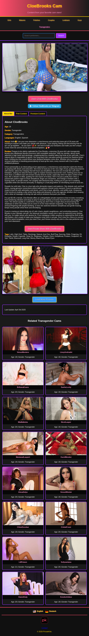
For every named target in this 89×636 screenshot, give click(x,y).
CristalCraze (66, 527)
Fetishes (36, 20)
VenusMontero (23, 352)
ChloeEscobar (23, 527)
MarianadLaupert (23, 457)
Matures (22, 20)
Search (61, 36)
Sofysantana (66, 562)
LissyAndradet (66, 352)
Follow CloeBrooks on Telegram (46, 106)
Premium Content (37, 114)
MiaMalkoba (23, 422)
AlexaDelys (23, 492)
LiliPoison (23, 562)
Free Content (21, 114)
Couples (51, 20)
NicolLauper (66, 422)
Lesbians (66, 20)
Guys (80, 20)
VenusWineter (66, 492)
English (40, 611)
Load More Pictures (44, 299)
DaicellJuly (22, 597)
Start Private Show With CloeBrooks (44, 229)
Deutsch (52, 611)
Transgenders (44, 27)
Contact (45, 628)
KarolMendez (66, 457)
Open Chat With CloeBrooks (44, 99)
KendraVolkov (66, 597)
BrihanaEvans (23, 387)
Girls (9, 20)
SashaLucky (66, 387)
